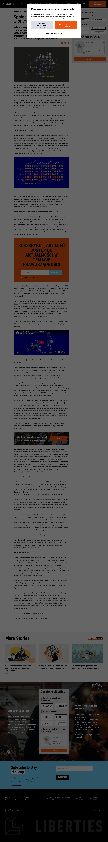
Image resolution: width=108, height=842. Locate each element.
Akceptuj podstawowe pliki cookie (42, 25)
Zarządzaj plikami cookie (54, 33)
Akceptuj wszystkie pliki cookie (66, 25)
